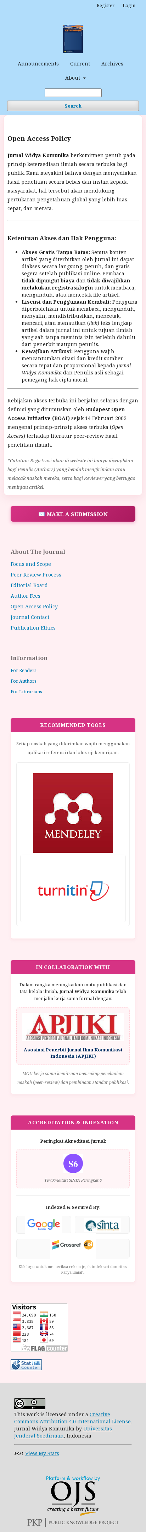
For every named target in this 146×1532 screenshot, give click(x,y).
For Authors (23, 681)
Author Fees (25, 595)
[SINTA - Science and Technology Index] (102, 1225)
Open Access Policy (34, 606)
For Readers (23, 670)
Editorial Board (29, 585)
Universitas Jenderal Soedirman (63, 1432)
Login (129, 5)
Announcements (38, 63)
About (73, 77)
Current (80, 63)
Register (105, 5)
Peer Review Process (36, 574)
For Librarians (26, 691)
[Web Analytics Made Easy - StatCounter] (19, 1453)
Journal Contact (30, 617)
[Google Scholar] (43, 1225)
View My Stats (42, 1453)
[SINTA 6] (73, 1171)
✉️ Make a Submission (73, 513)
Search (73, 106)
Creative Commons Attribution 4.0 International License (72, 1418)
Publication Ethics (33, 627)
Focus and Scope (31, 564)
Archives (112, 63)
